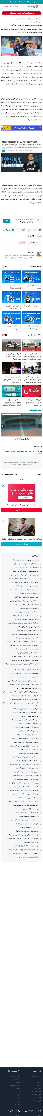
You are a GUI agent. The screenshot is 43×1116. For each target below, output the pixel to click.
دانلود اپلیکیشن (36, 1076)
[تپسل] (2, 126)
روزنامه (19, 1092)
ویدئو (19, 1088)
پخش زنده (18, 1104)
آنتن (19, 1098)
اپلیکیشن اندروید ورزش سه (10, 6)
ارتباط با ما (38, 1079)
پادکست (18, 1082)
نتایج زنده (18, 1095)
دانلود (6, 221)
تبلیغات (39, 1082)
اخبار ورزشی (17, 1079)
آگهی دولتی (38, 1101)
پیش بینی (18, 1101)
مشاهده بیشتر (20, 480)
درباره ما (39, 1085)
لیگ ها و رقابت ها (15, 1085)
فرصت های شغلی (36, 1092)
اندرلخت (34, 188)
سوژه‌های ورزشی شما (15, 1076)
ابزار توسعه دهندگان (35, 1088)
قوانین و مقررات (16, 451)
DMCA (39, 1098)
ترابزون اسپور (30, 73)
